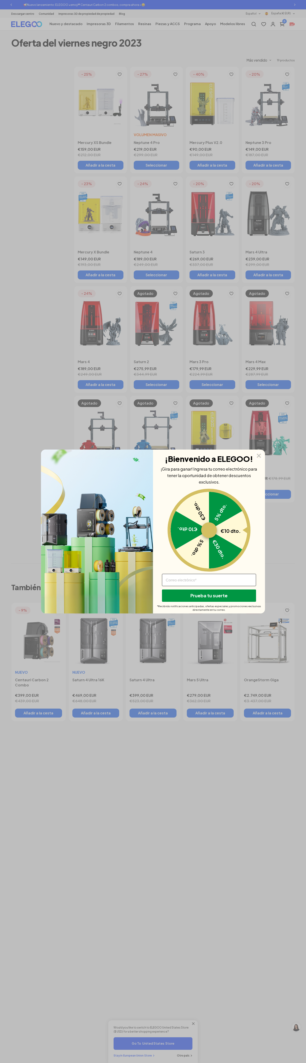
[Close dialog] (259, 456)
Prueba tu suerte (209, 595)
